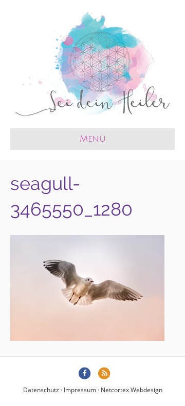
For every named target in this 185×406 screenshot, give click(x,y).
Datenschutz (41, 389)
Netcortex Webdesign (131, 389)
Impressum (80, 389)
